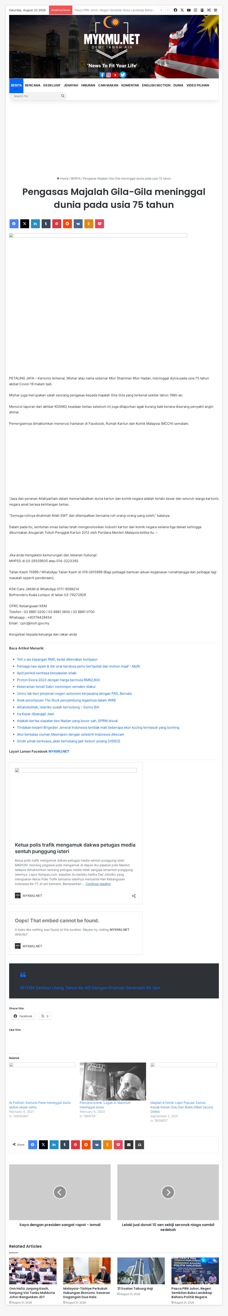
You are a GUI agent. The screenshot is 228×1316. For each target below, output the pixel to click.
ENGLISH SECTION (156, 85)
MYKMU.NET (59, 751)
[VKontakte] (78, 223)
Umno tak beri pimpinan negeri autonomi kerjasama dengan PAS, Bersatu (74, 693)
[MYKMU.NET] (114, 46)
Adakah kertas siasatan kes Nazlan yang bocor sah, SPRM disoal (67, 721)
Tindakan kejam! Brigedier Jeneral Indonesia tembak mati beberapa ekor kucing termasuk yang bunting (98, 727)
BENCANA (32, 85)
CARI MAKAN (108, 85)
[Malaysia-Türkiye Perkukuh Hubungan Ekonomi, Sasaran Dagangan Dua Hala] (87, 1270)
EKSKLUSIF (52, 85)
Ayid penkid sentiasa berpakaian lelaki (47, 673)
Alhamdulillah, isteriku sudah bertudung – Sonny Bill (58, 707)
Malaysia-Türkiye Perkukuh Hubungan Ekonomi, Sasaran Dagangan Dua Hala (86, 1292)
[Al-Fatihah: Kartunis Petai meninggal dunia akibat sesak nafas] (42, 1082)
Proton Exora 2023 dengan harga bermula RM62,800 (58, 680)
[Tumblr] (46, 223)
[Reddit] (67, 223)
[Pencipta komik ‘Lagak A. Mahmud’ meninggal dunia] (113, 1082)
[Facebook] (14, 223)
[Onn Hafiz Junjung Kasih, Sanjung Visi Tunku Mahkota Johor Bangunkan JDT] (33, 1270)
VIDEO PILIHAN (197, 85)
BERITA (16, 85)
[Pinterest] (56, 223)
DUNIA (178, 85)
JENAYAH (71, 85)
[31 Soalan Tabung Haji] (141, 1270)
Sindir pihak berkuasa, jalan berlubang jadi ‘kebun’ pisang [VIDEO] (68, 741)
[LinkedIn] (35, 223)
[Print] (139, 1144)
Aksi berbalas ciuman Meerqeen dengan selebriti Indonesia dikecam (70, 734)
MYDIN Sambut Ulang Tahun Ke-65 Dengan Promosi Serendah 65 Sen (90, 987)
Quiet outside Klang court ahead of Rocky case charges (113, 10)
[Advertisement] (114, 138)
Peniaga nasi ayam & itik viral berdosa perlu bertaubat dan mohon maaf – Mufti (78, 666)
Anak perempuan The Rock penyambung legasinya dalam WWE (66, 700)
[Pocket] (99, 223)
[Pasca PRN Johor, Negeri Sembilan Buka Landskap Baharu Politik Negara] (195, 1270)
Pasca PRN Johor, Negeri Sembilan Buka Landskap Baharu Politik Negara (191, 1292)
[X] (24, 223)
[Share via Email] (128, 1144)
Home (64, 178)
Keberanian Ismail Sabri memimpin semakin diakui (56, 686)
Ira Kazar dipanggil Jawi (35, 714)
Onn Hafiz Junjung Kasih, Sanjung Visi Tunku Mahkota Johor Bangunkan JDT (32, 1292)
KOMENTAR (130, 85)
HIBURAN (88, 85)
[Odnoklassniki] (88, 223)
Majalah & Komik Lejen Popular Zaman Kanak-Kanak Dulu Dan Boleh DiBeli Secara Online (182, 1107)
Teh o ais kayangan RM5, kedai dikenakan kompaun (57, 659)
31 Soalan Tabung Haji (135, 1288)
